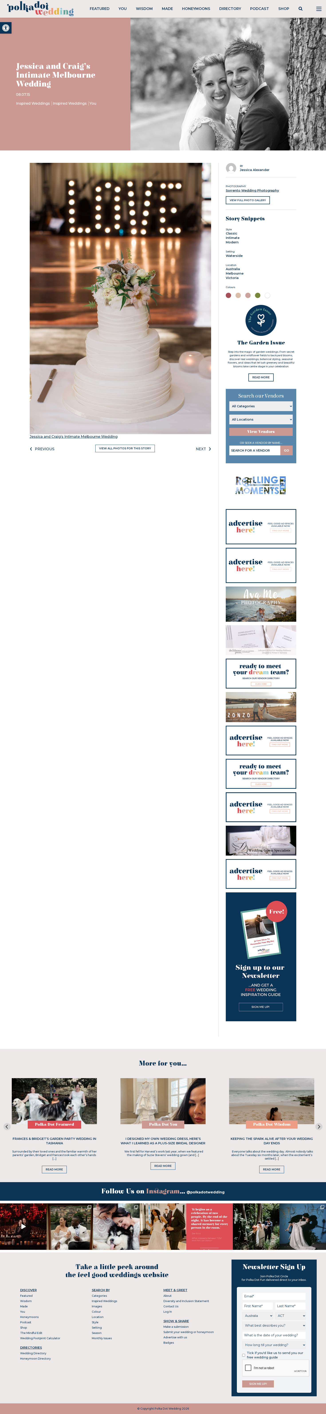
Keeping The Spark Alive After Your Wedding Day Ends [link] (272, 1141)
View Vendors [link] (261, 431)
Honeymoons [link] (196, 9)
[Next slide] (318, 1126)
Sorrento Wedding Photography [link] (252, 190)
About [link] (167, 1295)
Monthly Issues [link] (102, 1338)
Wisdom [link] (144, 9)
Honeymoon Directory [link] (35, 1358)
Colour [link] (96, 1311)
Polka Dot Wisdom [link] (272, 1124)
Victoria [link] (232, 278)
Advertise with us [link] (175, 1337)
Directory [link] (230, 9)
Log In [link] (167, 1311)
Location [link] (98, 1317)
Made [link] (167, 9)
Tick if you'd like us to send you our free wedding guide (275, 1355)
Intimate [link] (233, 238)
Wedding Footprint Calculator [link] (40, 1338)
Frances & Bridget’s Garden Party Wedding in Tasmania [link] (54, 1141)
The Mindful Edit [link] (31, 1333)
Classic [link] (231, 233)
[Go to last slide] (7, 1126)
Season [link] (97, 1333)
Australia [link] (233, 269)
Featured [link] (100, 9)
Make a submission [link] (176, 1326)
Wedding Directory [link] (33, 1353)
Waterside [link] (234, 256)
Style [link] (95, 1322)
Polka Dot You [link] (163, 1124)
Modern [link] (232, 242)
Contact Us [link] (170, 1306)
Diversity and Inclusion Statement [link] (186, 1301)
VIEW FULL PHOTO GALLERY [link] (248, 200)
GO (286, 450)
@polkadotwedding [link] (206, 1192)
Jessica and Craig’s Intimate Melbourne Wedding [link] (74, 437)
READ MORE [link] (261, 377)
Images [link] (97, 1306)
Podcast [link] (259, 9)
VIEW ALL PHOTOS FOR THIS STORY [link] (125, 448)
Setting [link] (97, 1327)
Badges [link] (168, 1342)
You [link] (123, 9)
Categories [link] (99, 1295)
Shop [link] (283, 9)
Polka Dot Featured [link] (54, 1124)
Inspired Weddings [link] (33, 103)
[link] (6, 28)
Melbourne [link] (235, 273)
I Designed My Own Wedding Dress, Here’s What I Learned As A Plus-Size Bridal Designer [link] (163, 1141)
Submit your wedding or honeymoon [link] (188, 1332)
